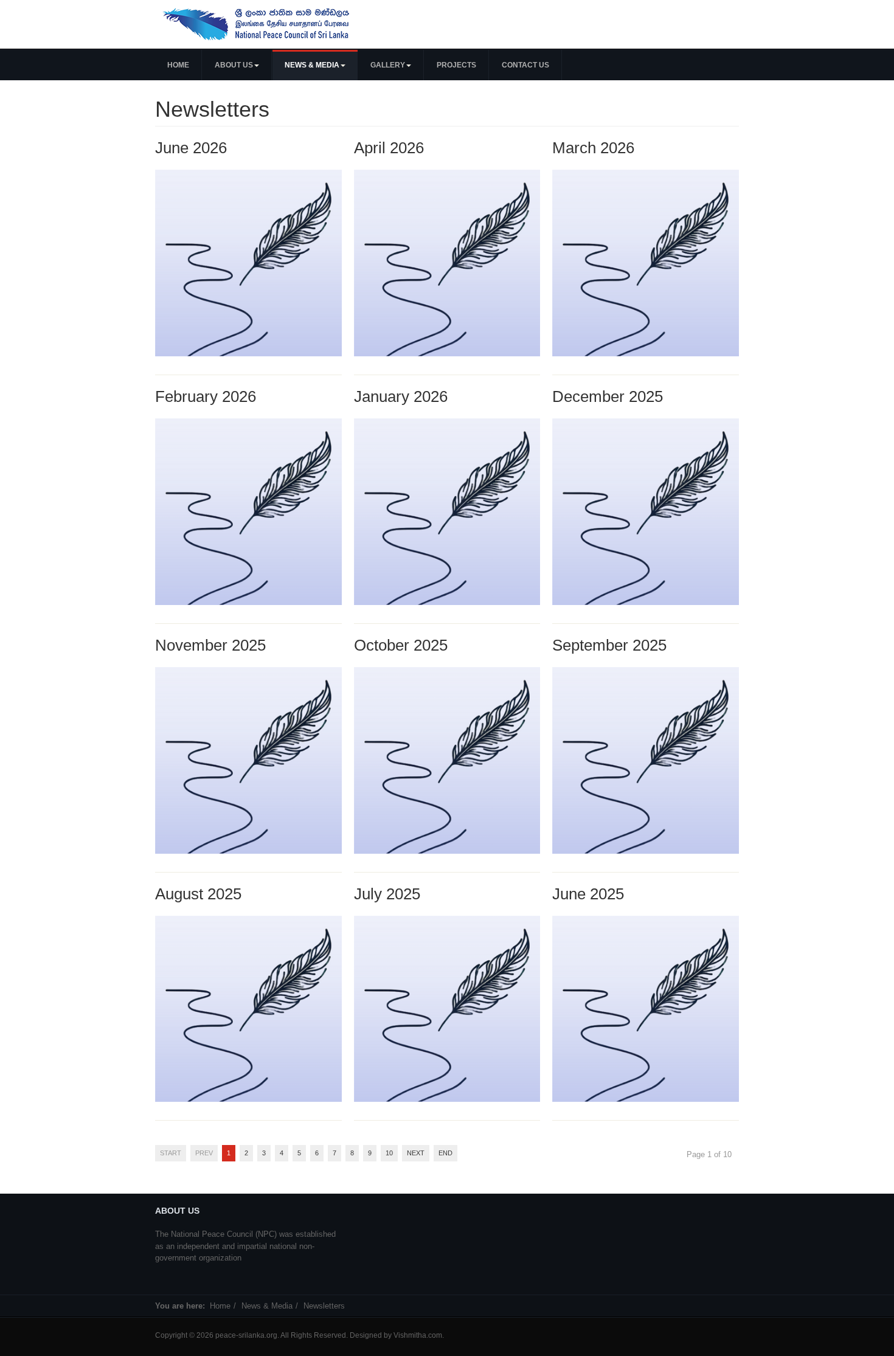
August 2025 (198, 894)
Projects (456, 65)
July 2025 (387, 894)
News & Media (312, 65)
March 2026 (593, 148)
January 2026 (401, 396)
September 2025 (609, 645)
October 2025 (401, 645)
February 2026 (205, 396)
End (445, 1153)
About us (234, 65)
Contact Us (525, 65)
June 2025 (588, 894)
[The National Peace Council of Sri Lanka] (257, 24)
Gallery (387, 65)
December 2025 (607, 396)
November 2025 (210, 645)
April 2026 (389, 148)
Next (415, 1153)
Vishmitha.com (417, 1335)
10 (389, 1153)
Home (178, 65)
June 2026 (191, 148)
